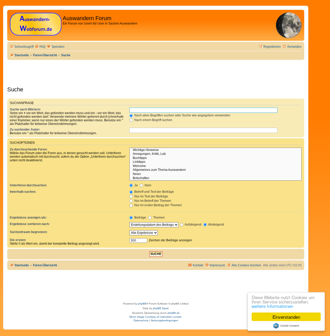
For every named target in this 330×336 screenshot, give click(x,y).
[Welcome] (215, 166)
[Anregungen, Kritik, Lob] (215, 154)
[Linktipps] (215, 162)
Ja (136, 185)
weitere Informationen (272, 306)
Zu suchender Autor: (25, 129)
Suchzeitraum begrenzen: (28, 232)
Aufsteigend (192, 224)
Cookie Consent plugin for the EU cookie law (286, 326)
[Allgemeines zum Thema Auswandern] (215, 170)
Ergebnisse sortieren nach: (30, 224)
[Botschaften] (215, 178)
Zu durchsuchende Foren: (28, 149)
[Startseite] (36, 24)
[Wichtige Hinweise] (215, 150)
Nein (147, 185)
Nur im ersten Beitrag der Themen (158, 205)
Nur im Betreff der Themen (152, 201)
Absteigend (216, 224)
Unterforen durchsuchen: (28, 185)
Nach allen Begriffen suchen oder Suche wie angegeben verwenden (182, 115)
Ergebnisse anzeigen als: (28, 217)
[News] (215, 174)
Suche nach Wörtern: (25, 109)
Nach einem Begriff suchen (153, 120)
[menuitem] (40, 46)
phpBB (142, 303)
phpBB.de (174, 312)
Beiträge (140, 217)
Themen (158, 217)
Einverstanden (286, 317)
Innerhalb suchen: (23, 192)
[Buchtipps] (215, 158)
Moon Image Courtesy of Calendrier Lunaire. (155, 316)
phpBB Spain (161, 308)
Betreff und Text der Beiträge (154, 192)
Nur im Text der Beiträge (151, 196)
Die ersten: (18, 240)
